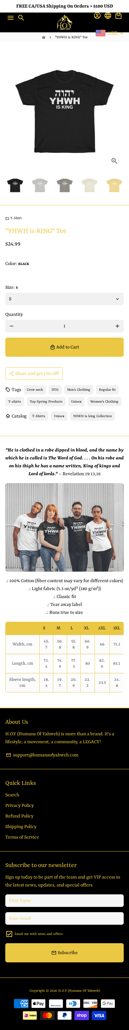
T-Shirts (38, 416)
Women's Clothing (104, 402)
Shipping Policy (20, 826)
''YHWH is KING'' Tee (71, 37)
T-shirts (14, 402)
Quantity (14, 314)
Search (12, 795)
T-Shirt (13, 218)
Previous (11, 111)
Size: (11, 287)
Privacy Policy (19, 805)
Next (117, 111)
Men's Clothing (78, 390)
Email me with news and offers (39, 934)
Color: (17, 263)
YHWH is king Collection (92, 416)
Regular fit (107, 390)
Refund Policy (19, 816)
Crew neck (35, 390)
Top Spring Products (46, 402)
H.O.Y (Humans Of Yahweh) (79, 991)
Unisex (76, 402)
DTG (55, 390)
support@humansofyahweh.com (42, 755)
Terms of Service (22, 837)
